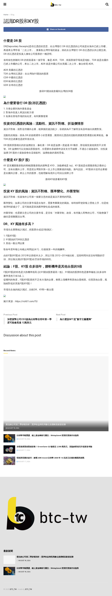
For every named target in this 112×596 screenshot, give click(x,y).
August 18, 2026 (13, 428)
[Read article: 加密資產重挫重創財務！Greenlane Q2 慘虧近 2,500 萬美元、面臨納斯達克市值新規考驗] (9, 449)
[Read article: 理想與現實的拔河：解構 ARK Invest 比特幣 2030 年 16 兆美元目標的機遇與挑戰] (9, 461)
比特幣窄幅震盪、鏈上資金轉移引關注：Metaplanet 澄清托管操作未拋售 (48, 435)
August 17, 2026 (24, 450)
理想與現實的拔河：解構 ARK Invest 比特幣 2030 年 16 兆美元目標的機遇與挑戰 (50, 458)
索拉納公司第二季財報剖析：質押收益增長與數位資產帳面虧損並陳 (36, 424)
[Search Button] (107, 4)
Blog (12, 15)
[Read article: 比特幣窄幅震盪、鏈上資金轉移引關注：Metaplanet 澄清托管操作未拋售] (9, 438)
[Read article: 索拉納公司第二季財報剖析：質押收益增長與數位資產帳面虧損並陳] (56, 393)
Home (6, 15)
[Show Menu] (5, 4)
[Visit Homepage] (56, 4)
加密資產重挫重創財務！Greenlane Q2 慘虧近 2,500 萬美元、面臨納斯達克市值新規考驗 (54, 447)
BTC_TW (13, 589)
